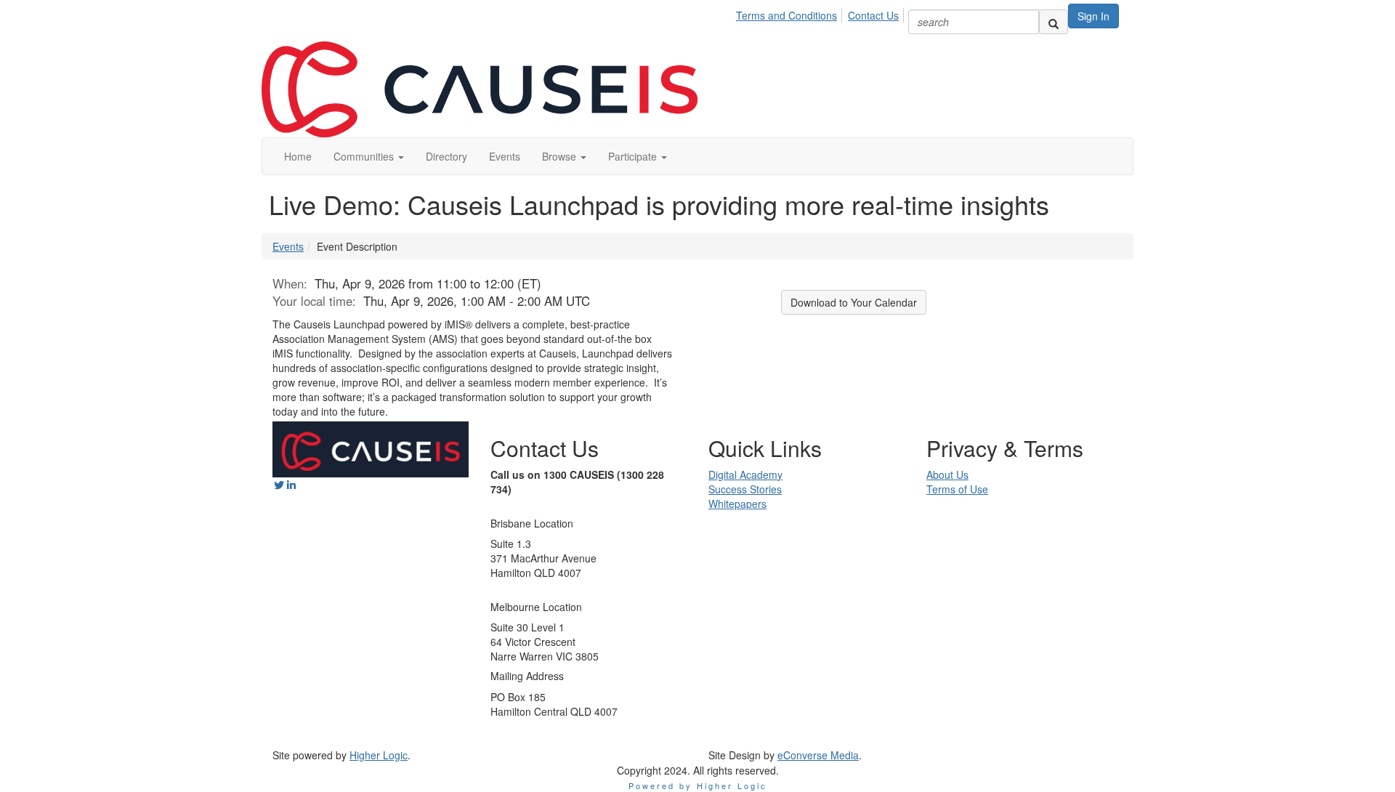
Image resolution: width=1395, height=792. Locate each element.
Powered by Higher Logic (697, 785)
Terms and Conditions (786, 15)
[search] (1053, 21)
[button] (369, 156)
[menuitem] (790, 13)
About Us (947, 474)
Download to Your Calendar (853, 302)
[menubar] (821, 13)
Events (288, 246)
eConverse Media (818, 755)
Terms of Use (957, 489)
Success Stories (745, 489)
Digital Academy (745, 474)
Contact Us (873, 15)
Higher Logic (378, 755)
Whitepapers (737, 503)
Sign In (1093, 16)
